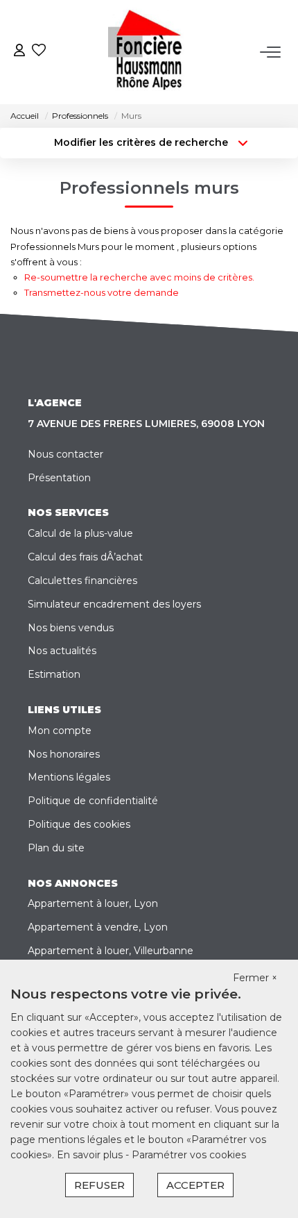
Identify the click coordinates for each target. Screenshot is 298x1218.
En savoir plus (91, 1155)
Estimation (54, 674)
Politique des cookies (79, 824)
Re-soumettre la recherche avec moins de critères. (139, 277)
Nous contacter (65, 454)
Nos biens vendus (71, 627)
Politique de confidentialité (93, 800)
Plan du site (56, 848)
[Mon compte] (19, 51)
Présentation (59, 478)
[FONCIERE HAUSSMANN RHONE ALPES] (153, 52)
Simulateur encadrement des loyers (114, 604)
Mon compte (59, 730)
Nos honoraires (64, 754)
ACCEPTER (195, 1185)
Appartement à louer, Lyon (93, 903)
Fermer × (255, 977)
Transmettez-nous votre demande (101, 292)
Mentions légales (69, 777)
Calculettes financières (82, 580)
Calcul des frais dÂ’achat (85, 557)
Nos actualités (62, 650)
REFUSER (99, 1185)
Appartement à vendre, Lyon (98, 927)
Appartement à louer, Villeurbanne (110, 950)
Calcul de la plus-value (80, 533)
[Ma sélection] (39, 51)
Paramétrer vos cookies (189, 1155)
